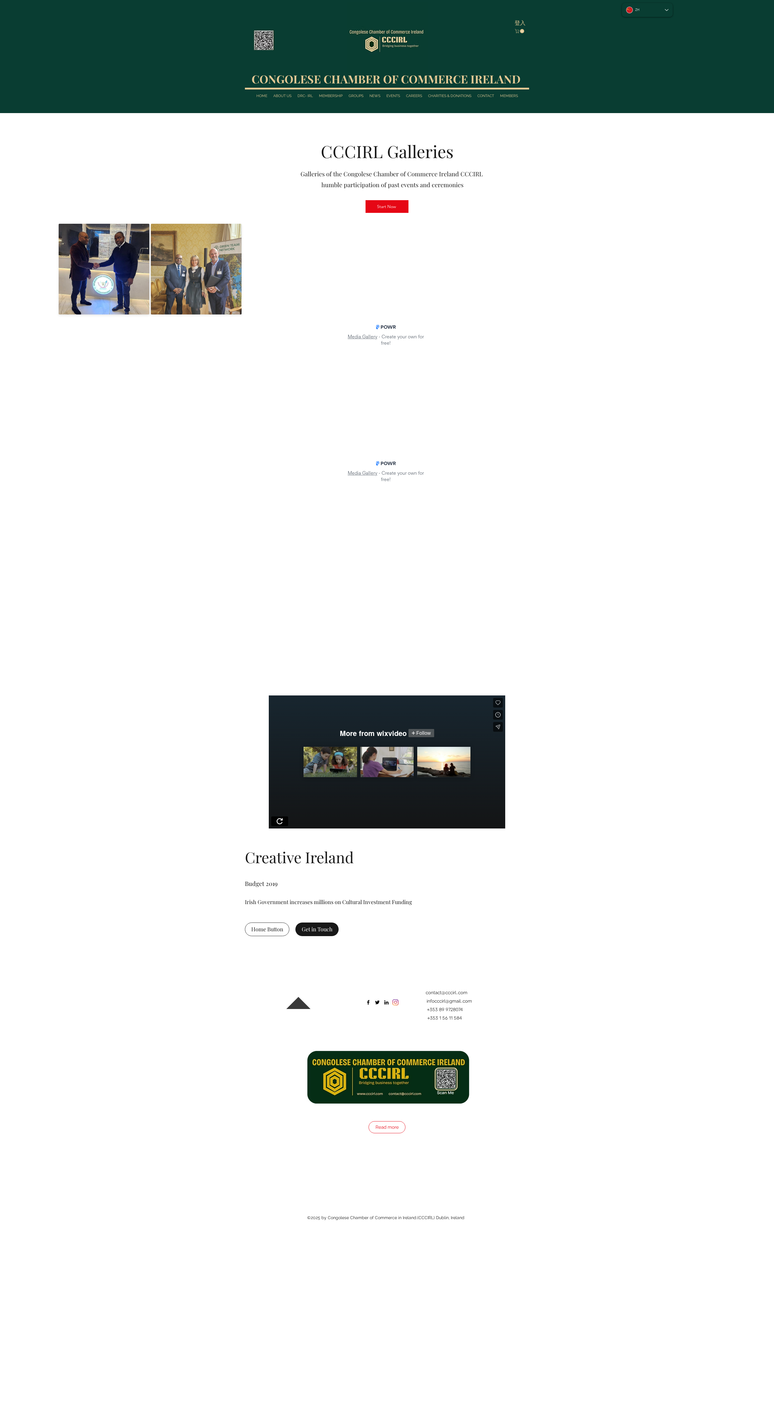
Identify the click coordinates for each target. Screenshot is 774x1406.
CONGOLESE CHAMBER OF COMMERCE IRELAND (386, 78)
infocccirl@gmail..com (449, 816)
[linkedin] (386, 818)
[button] (520, 31)
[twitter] (377, 818)
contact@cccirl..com (446, 808)
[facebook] (368, 818)
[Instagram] (395, 818)
